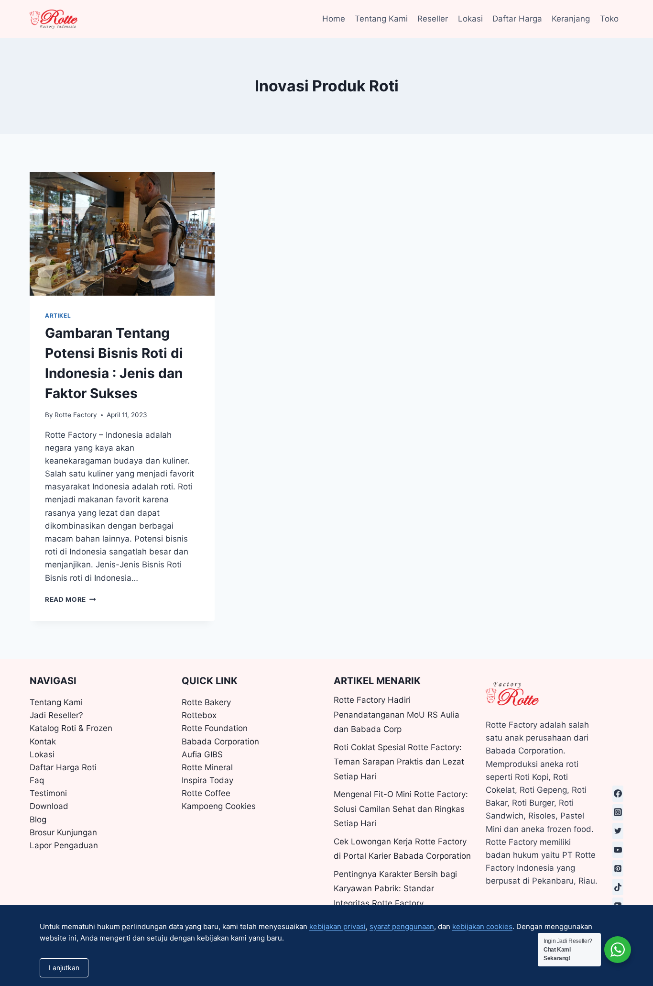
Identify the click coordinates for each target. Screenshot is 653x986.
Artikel (58, 315)
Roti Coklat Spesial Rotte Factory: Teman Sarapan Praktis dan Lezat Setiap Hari (399, 761)
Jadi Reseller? (56, 715)
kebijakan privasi (337, 926)
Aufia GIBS (202, 754)
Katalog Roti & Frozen (71, 728)
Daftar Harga (517, 18)
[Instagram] (618, 812)
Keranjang (571, 18)
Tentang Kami (381, 18)
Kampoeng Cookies (219, 806)
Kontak (43, 741)
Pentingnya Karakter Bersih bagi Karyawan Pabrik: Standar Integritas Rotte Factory (395, 888)
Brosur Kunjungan (63, 832)
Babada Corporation (220, 741)
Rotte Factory (75, 415)
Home (333, 18)
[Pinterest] (618, 868)
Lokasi (470, 18)
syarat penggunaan (402, 926)
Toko (609, 18)
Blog (38, 819)
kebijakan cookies (482, 926)
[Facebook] (618, 794)
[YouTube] (618, 850)
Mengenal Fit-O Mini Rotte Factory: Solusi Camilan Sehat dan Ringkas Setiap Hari (401, 808)
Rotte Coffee (206, 793)
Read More (70, 599)
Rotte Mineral (207, 767)
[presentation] (122, 234)
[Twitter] (618, 831)
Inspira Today (207, 780)
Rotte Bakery (206, 702)
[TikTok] (618, 887)
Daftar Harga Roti (63, 767)
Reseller (432, 18)
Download (49, 806)
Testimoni (48, 793)
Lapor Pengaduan (64, 845)
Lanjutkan (64, 968)
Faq (37, 780)
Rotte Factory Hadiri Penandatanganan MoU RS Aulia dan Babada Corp (396, 714)
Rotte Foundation (215, 728)
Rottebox (199, 715)
